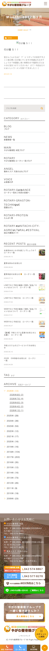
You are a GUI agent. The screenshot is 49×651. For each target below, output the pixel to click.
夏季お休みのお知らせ (13, 263)
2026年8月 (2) (17, 395)
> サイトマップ (24, 636)
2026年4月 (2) (17, 407)
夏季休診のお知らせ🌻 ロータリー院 (19, 274)
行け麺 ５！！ (11, 49)
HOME (20, 29)
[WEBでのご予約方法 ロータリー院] (42, 324)
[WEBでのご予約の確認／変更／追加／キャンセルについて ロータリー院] (42, 311)
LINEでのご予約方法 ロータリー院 (18, 298)
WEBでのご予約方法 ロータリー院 (18, 322)
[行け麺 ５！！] (24, 43)
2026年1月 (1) (17, 411)
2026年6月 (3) (17, 403)
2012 (26, 29)
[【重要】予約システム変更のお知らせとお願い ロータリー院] (42, 335)
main (10, 38)
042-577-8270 (17, 547)
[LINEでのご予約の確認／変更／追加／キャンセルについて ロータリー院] (42, 287)
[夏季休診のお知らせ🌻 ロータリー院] (42, 276)
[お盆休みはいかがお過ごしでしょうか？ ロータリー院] (42, 252)
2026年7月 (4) (17, 399)
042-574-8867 (17, 533)
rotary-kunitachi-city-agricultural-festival (22, 229)
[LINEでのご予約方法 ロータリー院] (42, 300)
